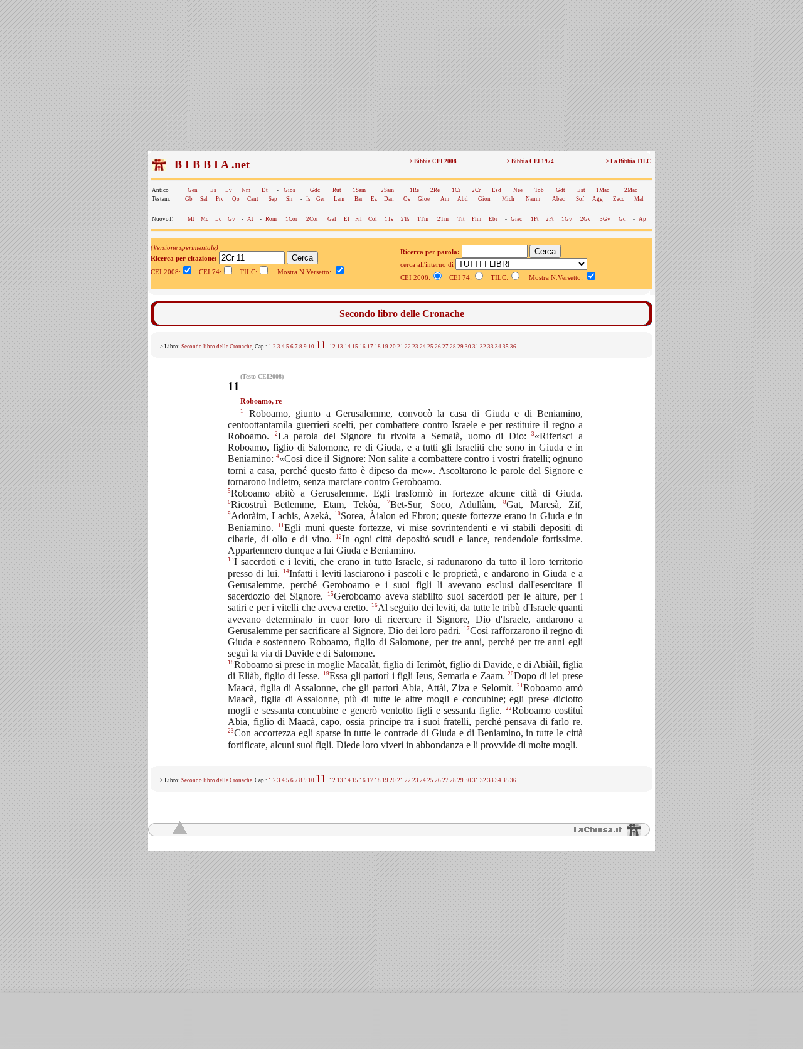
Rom (271, 219)
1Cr (456, 190)
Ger (320, 199)
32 (483, 346)
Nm (246, 190)
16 (362, 346)
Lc (218, 219)
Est (581, 190)
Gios (289, 190)
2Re (435, 190)
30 (468, 346)
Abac (558, 199)
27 (445, 346)
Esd (496, 190)
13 (340, 346)
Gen (193, 190)
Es (213, 190)
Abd (462, 199)
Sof (580, 199)
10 (311, 346)
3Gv (605, 219)
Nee (518, 190)
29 (460, 346)
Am (444, 199)
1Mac (602, 190)
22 (408, 346)
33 (490, 346)
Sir (289, 199)
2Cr (476, 190)
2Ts (405, 219)
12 (332, 346)
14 (347, 346)
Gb (189, 199)
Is (308, 199)
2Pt (550, 219)
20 (393, 346)
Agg (597, 199)
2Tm (443, 219)
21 (400, 346)
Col (372, 219)
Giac (516, 219)
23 (415, 346)
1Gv (566, 219)
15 (355, 346)
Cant (252, 199)
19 (385, 346)
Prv (220, 199)
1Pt (535, 219)
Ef (346, 219)
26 (438, 346)
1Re (414, 190)
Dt (265, 190)
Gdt (560, 190)
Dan (389, 199)
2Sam (387, 190)
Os (406, 199)
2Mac (630, 190)
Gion (484, 199)
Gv (231, 219)
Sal (204, 199)
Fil (358, 219)
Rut (336, 190)
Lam (339, 199)
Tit (461, 219)
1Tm (422, 219)
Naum (533, 199)
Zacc (618, 199)
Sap (273, 199)
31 (475, 346)
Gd (622, 219)
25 (430, 346)
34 (498, 346)
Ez (374, 199)
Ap (642, 219)
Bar (358, 199)
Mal (639, 199)
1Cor (291, 219)
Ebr (493, 219)
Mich (508, 199)
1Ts (389, 219)
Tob (539, 190)
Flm (476, 219)
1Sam (359, 190)
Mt (191, 219)
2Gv (585, 219)
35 (506, 346)
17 (370, 346)
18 (378, 346)
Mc (204, 219)
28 (453, 346)
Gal (331, 219)
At (250, 219)
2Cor (312, 219)
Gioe (424, 199)
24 (423, 346)
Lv (228, 190)
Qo (236, 199)
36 (513, 346)
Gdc (315, 190)
